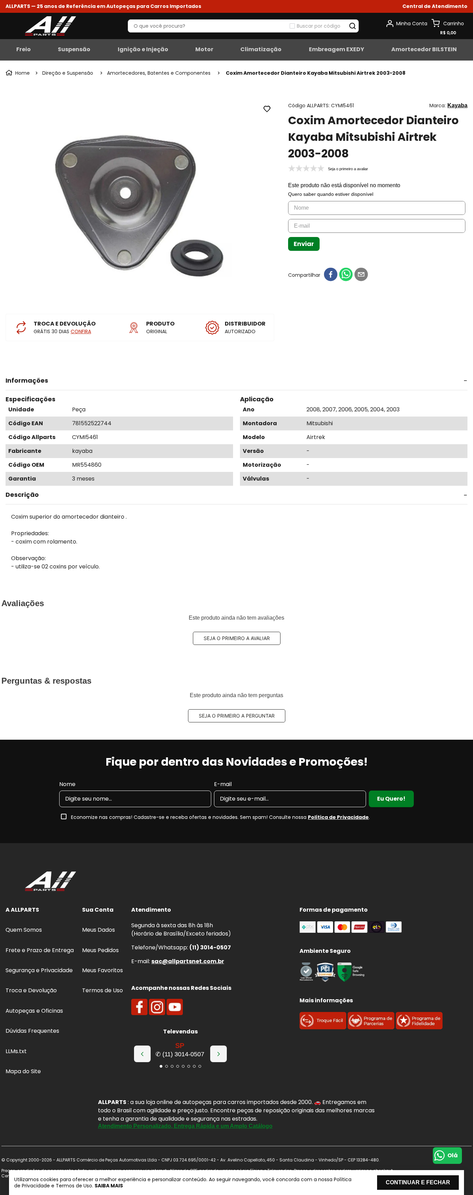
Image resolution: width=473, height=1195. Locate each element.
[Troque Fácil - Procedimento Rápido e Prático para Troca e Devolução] (323, 1027)
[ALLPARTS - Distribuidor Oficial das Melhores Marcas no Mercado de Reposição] (51, 882)
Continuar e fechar (418, 1182)
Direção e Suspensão (67, 73)
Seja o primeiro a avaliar (237, 638)
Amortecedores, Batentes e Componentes (159, 73)
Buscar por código (318, 26)
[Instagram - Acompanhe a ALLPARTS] (157, 1007)
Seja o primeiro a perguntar (237, 716)
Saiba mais (109, 1185)
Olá (452, 1155)
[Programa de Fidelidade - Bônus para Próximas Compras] (419, 1027)
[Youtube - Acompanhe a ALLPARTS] (175, 1007)
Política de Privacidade (338, 817)
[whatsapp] (346, 274)
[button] (434, 6)
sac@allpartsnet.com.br (187, 961)
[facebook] (331, 274)
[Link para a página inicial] (18, 73)
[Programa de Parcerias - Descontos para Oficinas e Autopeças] (371, 1027)
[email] (361, 274)
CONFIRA (81, 331)
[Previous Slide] (142, 1054)
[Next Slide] (218, 1054)
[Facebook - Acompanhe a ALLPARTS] (139, 1007)
